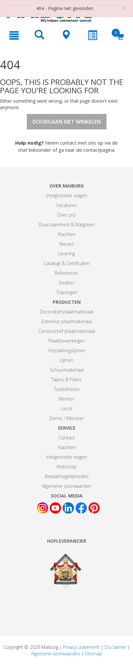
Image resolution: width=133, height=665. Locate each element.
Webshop (66, 467)
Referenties (66, 273)
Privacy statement (81, 647)
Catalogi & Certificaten (67, 263)
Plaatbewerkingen (66, 341)
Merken (66, 399)
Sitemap (93, 653)
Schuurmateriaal (67, 370)
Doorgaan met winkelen (67, 121)
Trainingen (66, 292)
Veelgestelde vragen (66, 195)
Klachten (67, 234)
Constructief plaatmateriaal (66, 331)
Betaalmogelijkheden (66, 476)
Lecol (66, 408)
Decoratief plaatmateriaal (66, 312)
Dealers (67, 283)
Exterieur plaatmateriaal (67, 321)
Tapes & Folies (66, 379)
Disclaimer (115, 647)
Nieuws (66, 244)
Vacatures (66, 205)
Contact (66, 438)
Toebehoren (66, 389)
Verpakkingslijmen (66, 350)
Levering (66, 254)
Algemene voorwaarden (66, 486)
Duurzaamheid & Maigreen (66, 224)
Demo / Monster (66, 418)
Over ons (66, 215)
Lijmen (66, 360)
